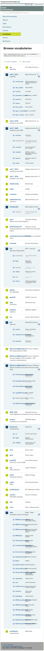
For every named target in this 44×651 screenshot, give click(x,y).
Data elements (7, 27)
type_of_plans (19, 115)
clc (16, 434)
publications (14, 489)
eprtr (11, 219)
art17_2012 (14, 169)
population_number (20, 95)
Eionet (10, 12)
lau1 (11, 450)
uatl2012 (18, 443)
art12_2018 (14, 121)
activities (18, 135)
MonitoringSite (20, 564)
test (11, 502)
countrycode (19, 81)
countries (18, 147)
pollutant (18, 341)
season (17, 103)
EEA (11, 2)
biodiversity (14, 184)
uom (11, 507)
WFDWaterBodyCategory (20, 615)
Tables (5, 23)
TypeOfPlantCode (20, 393)
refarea (17, 271)
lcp (11, 468)
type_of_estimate (20, 111)
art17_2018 (14, 176)
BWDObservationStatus (20, 519)
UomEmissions (20, 586)
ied (11, 322)
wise (11, 512)
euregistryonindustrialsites (17, 236)
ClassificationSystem (20, 540)
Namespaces (6, 41)
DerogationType (20, 381)
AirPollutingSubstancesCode (20, 374)
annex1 (17, 329)
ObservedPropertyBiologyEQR (20, 572)
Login (28, 4)
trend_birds (19, 107)
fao (11, 248)
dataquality (14, 207)
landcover (13, 427)
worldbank (14, 631)
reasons (17, 158)
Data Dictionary (17, 12)
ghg (11, 302)
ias (11, 317)
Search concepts (26, 61)
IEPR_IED (13, 412)
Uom (16, 582)
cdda (12, 189)
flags (16, 261)
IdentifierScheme (20, 557)
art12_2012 (14, 74)
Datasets (5, 20)
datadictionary (15, 199)
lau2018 (13, 460)
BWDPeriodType (20, 524)
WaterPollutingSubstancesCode (20, 403)
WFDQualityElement (20, 610)
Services (5, 37)
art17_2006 (14, 128)
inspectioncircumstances (20, 334)
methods (18, 152)
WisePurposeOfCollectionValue (20, 623)
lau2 (11, 455)
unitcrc (17, 281)
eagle (17, 438)
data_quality (19, 87)
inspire (12, 419)
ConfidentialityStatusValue (20, 545)
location (17, 91)
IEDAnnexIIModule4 (17, 365)
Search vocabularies (12, 61)
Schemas (5, 30)
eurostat (13, 243)
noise (12, 482)
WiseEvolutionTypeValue (20, 620)
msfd (12, 475)
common (13, 194)
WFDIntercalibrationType (20, 600)
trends (17, 163)
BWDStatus (18, 535)
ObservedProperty (20, 568)
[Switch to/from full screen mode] (32, 5)
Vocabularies (7, 34)
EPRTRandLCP (16, 227)
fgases (12, 290)
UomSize (18, 591)
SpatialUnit (18, 578)
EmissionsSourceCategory (20, 552)
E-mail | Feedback (8, 644)
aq (11, 67)
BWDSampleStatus (20, 529)
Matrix (17, 561)
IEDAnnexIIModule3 (17, 356)
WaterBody (18, 596)
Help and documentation (10, 16)
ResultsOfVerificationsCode (20, 386)
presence (18, 99)
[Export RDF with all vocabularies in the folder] (38, 77)
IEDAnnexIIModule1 (17, 349)
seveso (12, 495)
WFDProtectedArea (20, 605)
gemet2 (12, 297)
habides (13, 310)
